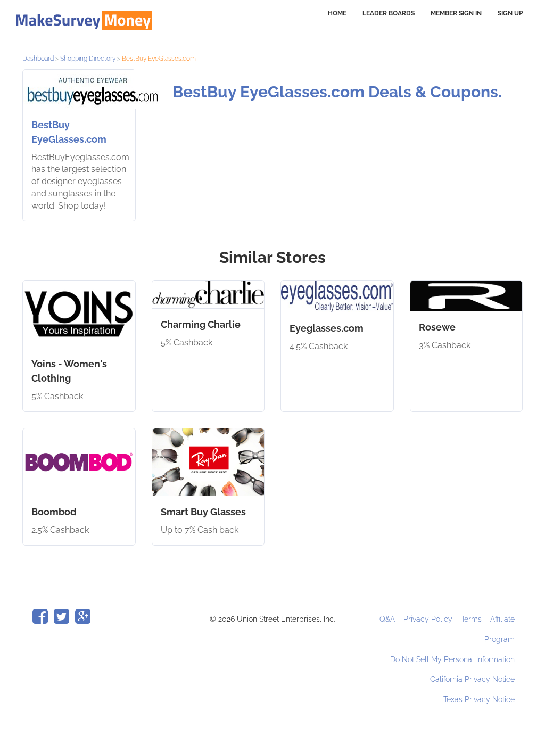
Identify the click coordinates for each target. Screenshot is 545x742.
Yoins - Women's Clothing (69, 371)
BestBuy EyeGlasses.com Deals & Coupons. (337, 92)
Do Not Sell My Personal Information (452, 659)
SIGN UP (510, 13)
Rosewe (437, 327)
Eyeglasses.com (327, 328)
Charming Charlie (201, 324)
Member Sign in (456, 13)
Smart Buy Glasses (203, 511)
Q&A (388, 619)
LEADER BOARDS (388, 13)
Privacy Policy (429, 619)
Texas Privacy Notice (479, 699)
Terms (472, 619)
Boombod (54, 511)
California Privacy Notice (472, 679)
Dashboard (38, 58)
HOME (337, 13)
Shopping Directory (87, 58)
